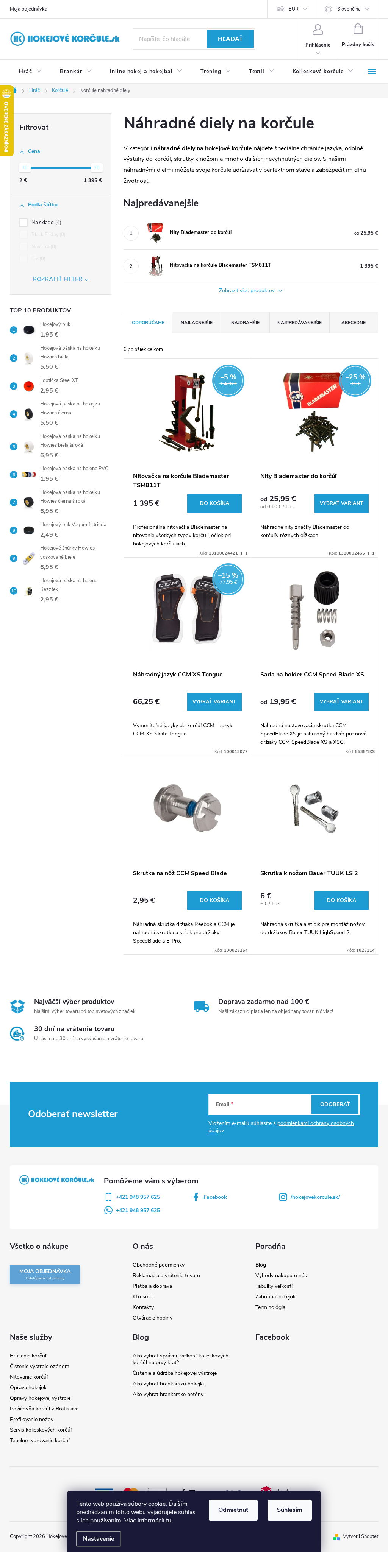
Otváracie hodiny (152, 1317)
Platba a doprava (152, 1286)
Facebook (215, 1197)
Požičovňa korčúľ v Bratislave (44, 1408)
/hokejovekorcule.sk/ (315, 1197)
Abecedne (353, 322)
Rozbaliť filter (58, 279)
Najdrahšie (245, 322)
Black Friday (47, 234)
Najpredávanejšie (299, 322)
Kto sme (142, 1296)
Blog (260, 1264)
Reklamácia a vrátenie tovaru (166, 1275)
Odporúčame (148, 322)
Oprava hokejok (28, 1387)
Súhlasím (289, 1510)
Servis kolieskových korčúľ (41, 1430)
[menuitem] (30, 71)
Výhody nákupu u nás (281, 1275)
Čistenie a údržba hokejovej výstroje (175, 1373)
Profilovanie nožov (31, 1419)
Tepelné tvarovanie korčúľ (39, 1440)
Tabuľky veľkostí (274, 1286)
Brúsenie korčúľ (28, 1355)
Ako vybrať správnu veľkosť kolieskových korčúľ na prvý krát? (180, 1359)
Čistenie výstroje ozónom (39, 1366)
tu (168, 1520)
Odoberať (335, 1104)
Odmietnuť (233, 1510)
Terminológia (270, 1307)
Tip (37, 259)
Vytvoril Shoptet (360, 1536)
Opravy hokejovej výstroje (40, 1398)
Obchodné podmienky (159, 1264)
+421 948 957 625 (138, 1197)
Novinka (43, 246)
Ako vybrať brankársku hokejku (169, 1383)
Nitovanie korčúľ (29, 1377)
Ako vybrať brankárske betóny (168, 1394)
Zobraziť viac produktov (247, 291)
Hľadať (230, 39)
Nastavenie (98, 1539)
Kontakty (143, 1307)
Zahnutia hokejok (275, 1296)
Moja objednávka (28, 9)
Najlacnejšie (197, 322)
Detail (341, 503)
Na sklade (45, 222)
